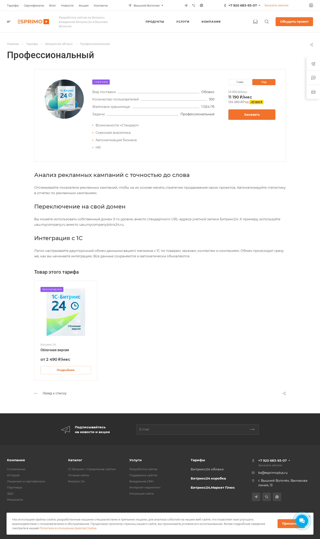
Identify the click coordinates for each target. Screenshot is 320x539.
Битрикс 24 (76, 481)
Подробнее (65, 370)
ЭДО (10, 493)
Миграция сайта (141, 493)
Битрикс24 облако (207, 469)
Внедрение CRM (141, 481)
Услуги (135, 460)
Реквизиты (15, 499)
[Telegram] (186, 5)
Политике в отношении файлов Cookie (68, 528)
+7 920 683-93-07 (242, 5)
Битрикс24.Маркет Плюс (213, 487)
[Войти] (311, 5)
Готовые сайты (78, 475)
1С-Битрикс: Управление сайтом (92, 469)
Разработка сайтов (143, 469)
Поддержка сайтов (143, 475)
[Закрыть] (309, 516)
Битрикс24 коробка (208, 478)
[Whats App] (201, 5)
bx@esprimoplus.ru (273, 473)
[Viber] (194, 5)
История (13, 475)
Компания (16, 460)
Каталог (75, 460)
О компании (16, 469)
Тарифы (198, 460)
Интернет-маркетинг (145, 487)
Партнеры (14, 487)
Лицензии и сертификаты (26, 481)
